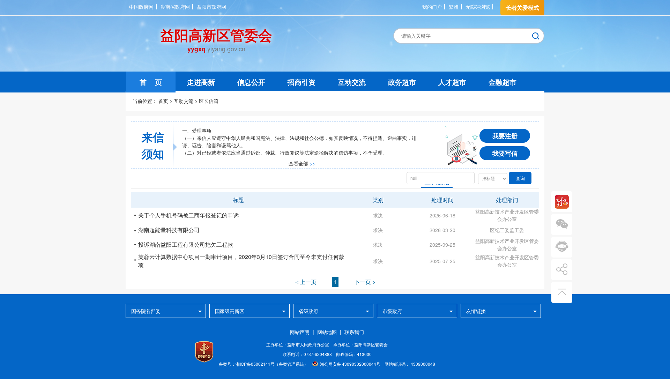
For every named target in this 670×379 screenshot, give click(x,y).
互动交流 (352, 82)
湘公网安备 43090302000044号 (349, 364)
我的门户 (432, 6)
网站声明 (300, 331)
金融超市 (502, 82)
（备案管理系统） (291, 364)
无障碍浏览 (478, 6)
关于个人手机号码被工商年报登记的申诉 (188, 215)
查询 (520, 178)
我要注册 (505, 136)
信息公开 (251, 82)
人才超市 (452, 82)
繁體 (454, 6)
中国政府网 (141, 6)
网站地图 (327, 331)
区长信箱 (208, 100)
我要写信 (505, 153)
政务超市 (402, 82)
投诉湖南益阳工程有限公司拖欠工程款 (185, 244)
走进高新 (201, 82)
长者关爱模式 (522, 7)
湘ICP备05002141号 (255, 364)
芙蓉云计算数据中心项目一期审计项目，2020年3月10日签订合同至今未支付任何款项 (241, 261)
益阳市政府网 (211, 6)
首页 (163, 100)
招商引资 (301, 82)
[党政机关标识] (204, 361)
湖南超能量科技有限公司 (169, 230)
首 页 (151, 82)
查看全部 (302, 163)
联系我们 (354, 331)
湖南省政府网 (175, 6)
